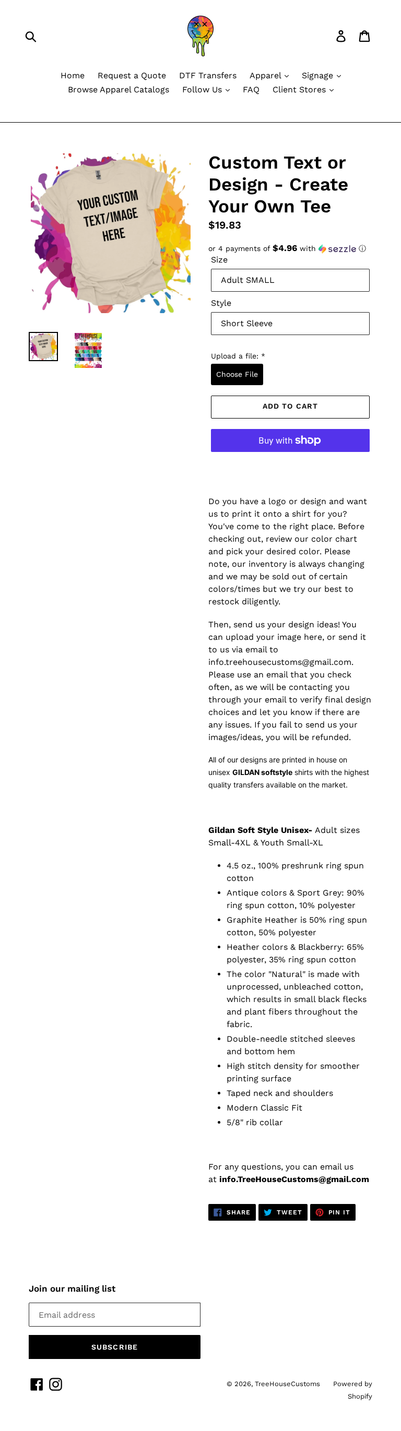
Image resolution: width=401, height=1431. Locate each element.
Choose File (237, 374)
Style (221, 303)
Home (73, 75)
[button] (290, 248)
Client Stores (300, 89)
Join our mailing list (72, 1288)
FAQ (251, 89)
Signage (319, 75)
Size (219, 260)
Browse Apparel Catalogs (118, 89)
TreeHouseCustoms (287, 1384)
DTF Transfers (208, 75)
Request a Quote (132, 75)
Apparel (267, 75)
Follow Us (203, 89)
